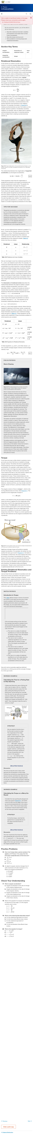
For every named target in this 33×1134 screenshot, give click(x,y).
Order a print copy (8, 1126)
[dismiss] (31, 18)
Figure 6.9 (24, 105)
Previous (5, 1121)
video (7, 597)
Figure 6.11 (24, 490)
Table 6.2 (25, 238)
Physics (5, 7)
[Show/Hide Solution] (16, 766)
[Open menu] (1, 14)
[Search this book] (26, 14)
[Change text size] (30, 13)
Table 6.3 (14, 313)
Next (29, 1121)
